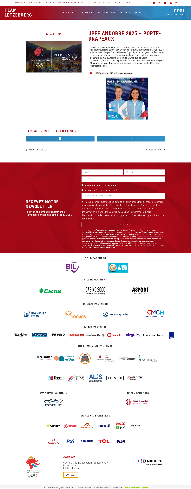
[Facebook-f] (154, 3)
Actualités (68, 12)
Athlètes (84, 12)
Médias (123, 12)
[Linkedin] (170, 3)
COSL (175, 11)
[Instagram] (159, 3)
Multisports (104, 12)
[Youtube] (165, 3)
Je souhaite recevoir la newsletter (100, 185)
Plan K (127, 488)
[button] (176, 3)
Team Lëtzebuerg (18, 12)
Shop (138, 12)
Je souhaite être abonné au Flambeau (102, 190)
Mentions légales (139, 488)
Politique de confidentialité (149, 237)
